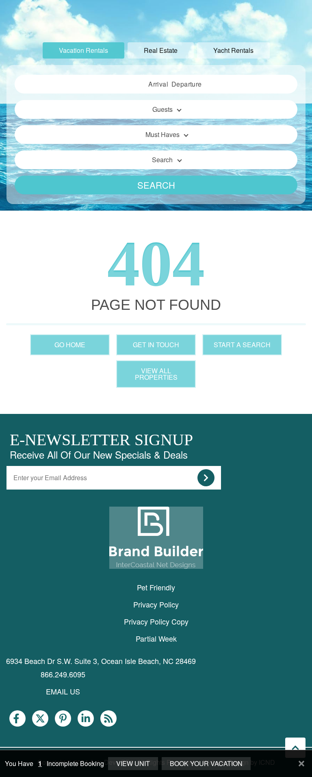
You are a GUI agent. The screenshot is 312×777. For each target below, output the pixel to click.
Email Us (63, 691)
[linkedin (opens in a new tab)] (86, 718)
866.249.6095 (63, 674)
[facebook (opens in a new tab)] (17, 718)
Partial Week (156, 638)
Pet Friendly (156, 587)
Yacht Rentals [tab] (233, 50)
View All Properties (156, 374)
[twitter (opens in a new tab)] (40, 718)
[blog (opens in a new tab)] (108, 718)
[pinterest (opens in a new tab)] (63, 718)
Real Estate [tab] (161, 50)
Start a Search (242, 344)
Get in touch (156, 344)
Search (156, 184)
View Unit (133, 763)
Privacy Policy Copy (156, 621)
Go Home (69, 344)
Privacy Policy (156, 604)
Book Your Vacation (206, 763)
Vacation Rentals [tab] (83, 50)
